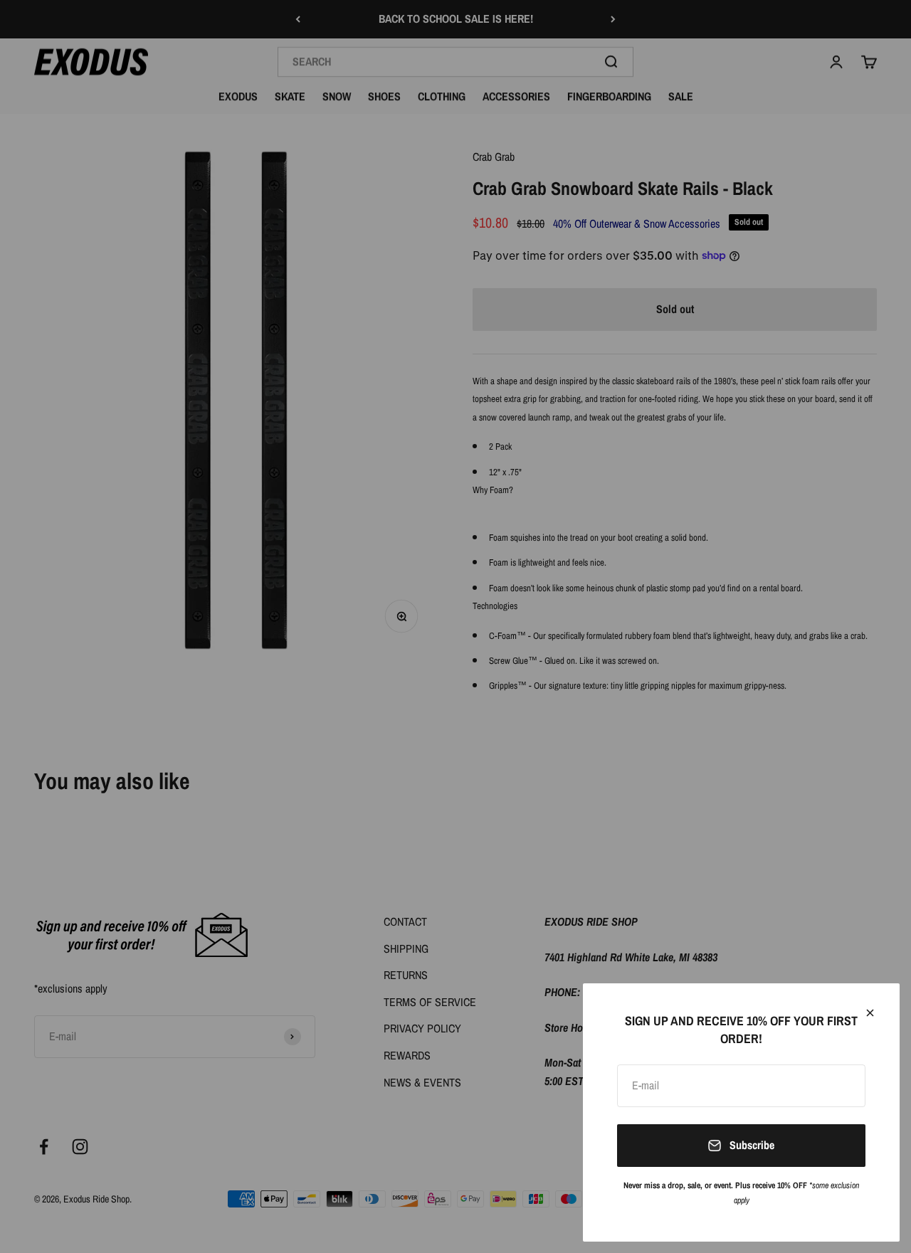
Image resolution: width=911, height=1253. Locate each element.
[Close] (870, 1013)
